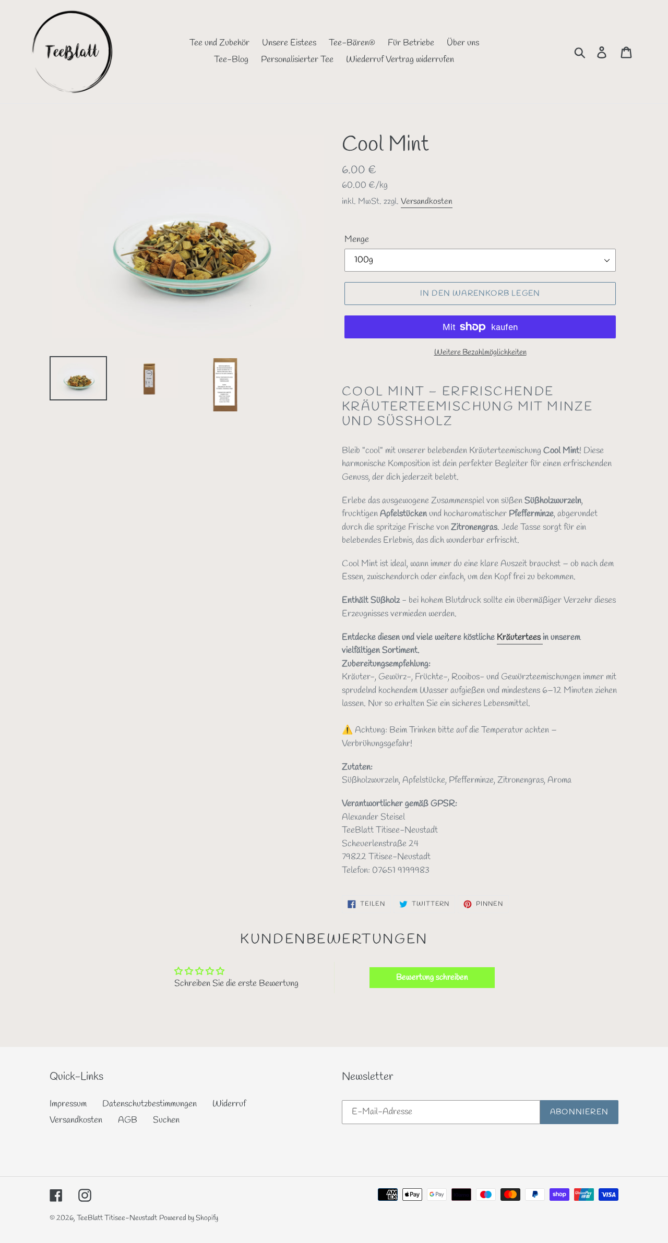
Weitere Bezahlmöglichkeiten (480, 352)
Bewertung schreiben (432, 977)
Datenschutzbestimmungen (149, 1104)
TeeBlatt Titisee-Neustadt (117, 1218)
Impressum (68, 1104)
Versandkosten (426, 201)
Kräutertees (520, 637)
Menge (356, 240)
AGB (127, 1120)
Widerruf (229, 1104)
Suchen (166, 1120)
